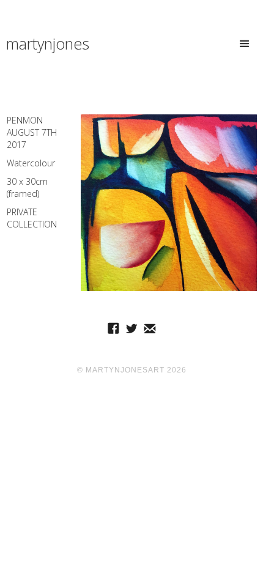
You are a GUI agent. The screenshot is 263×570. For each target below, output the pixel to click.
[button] (244, 38)
